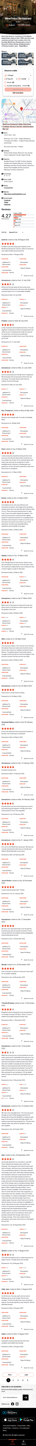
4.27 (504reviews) (24, 25)
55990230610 (8, 188)
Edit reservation (18, 93)
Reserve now (18, 89)
